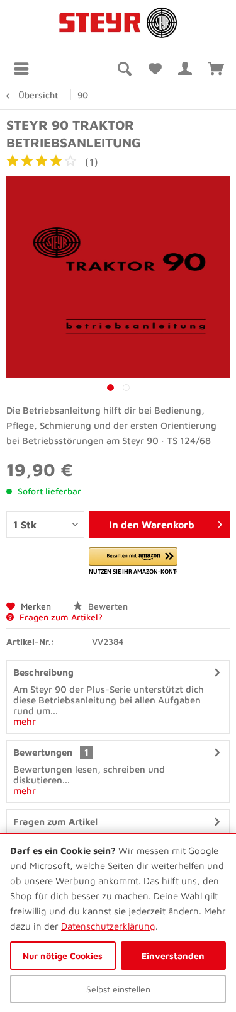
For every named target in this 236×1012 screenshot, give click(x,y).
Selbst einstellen (118, 989)
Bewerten (107, 606)
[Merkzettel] (154, 68)
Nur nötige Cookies (63, 955)
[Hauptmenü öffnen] (24, 68)
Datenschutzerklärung (108, 926)
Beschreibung (43, 672)
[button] (133, 561)
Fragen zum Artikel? (60, 616)
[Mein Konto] (185, 68)
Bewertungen (42, 752)
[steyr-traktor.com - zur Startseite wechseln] (118, 23)
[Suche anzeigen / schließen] (123, 68)
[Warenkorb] (215, 68)
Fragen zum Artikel (55, 821)
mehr (24, 721)
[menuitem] (24, 68)
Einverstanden (173, 955)
